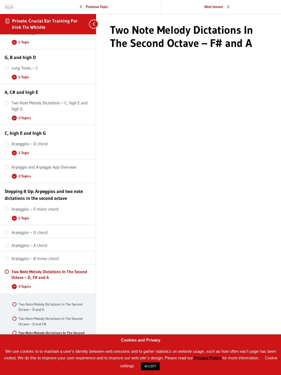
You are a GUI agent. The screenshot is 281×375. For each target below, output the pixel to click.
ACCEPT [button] (150, 366)
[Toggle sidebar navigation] (90, 24)
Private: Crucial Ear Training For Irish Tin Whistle (45, 24)
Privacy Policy (207, 358)
